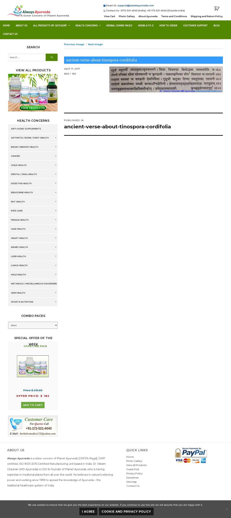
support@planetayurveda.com (135, 5)
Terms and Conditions (174, 16)
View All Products (136, 465)
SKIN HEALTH (18, 293)
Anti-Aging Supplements (26, 128)
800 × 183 (70, 73)
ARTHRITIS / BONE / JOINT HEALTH (30, 138)
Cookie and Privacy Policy (126, 511)
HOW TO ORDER (168, 25)
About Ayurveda (148, 16)
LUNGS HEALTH (19, 265)
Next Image (95, 44)
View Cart (109, 16)
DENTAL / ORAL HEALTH (24, 174)
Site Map (131, 481)
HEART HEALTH (19, 238)
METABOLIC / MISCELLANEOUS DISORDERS (34, 284)
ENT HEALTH (18, 201)
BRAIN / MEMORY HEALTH (24, 147)
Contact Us (10, 34)
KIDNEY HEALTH (19, 247)
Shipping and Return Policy (207, 16)
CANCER (15, 156)
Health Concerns (86, 25)
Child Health (19, 165)
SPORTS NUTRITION (22, 302)
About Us (21, 25)
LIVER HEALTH (18, 256)
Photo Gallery (127, 16)
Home (6, 25)
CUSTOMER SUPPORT (195, 25)
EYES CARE (17, 211)
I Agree (88, 511)
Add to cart (33, 405)
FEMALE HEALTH (20, 220)
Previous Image (74, 44)
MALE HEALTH (18, 274)
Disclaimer (132, 477)
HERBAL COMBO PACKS (119, 25)
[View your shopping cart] (216, 8)
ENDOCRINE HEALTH (22, 192)
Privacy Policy (134, 473)
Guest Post (132, 469)
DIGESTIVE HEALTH (21, 183)
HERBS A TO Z (146, 25)
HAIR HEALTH (18, 229)
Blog (216, 25)
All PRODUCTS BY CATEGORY (50, 25)
